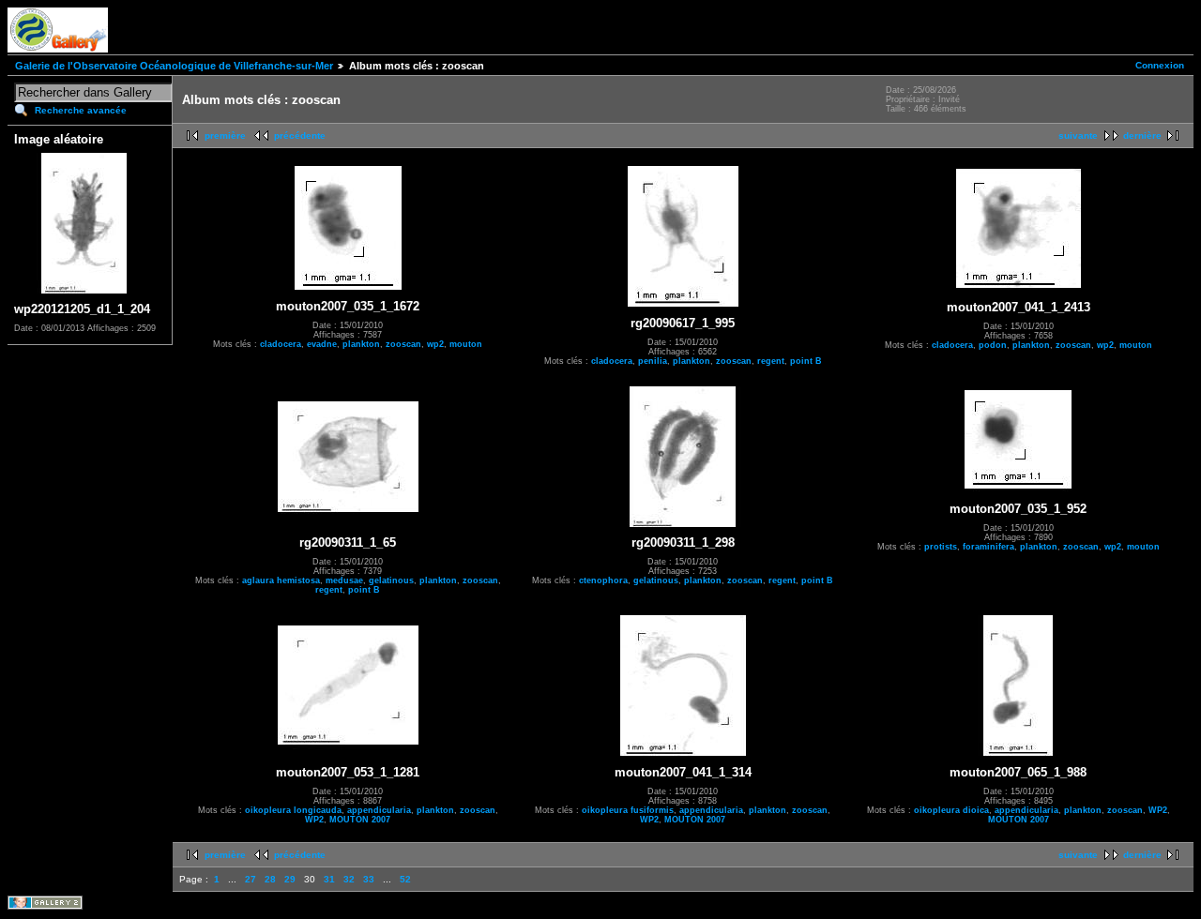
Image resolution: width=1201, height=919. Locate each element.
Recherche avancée (81, 110)
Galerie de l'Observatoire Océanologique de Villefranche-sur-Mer (174, 65)
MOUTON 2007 (359, 819)
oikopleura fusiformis (628, 810)
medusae (344, 580)
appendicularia (379, 810)
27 (250, 879)
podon (993, 345)
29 (290, 879)
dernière (1142, 135)
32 (349, 879)
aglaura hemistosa (281, 580)
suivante (1078, 135)
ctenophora (603, 580)
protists (940, 546)
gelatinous (391, 580)
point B (806, 361)
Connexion (1159, 65)
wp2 (435, 344)
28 (270, 879)
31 (329, 879)
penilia (652, 361)
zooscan (403, 344)
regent (770, 361)
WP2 (314, 819)
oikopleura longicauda (293, 810)
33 (368, 879)
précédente (300, 135)
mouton (465, 344)
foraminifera (988, 546)
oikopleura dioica (951, 810)
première (225, 135)
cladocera (280, 344)
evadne (322, 344)
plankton (361, 344)
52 (405, 879)
